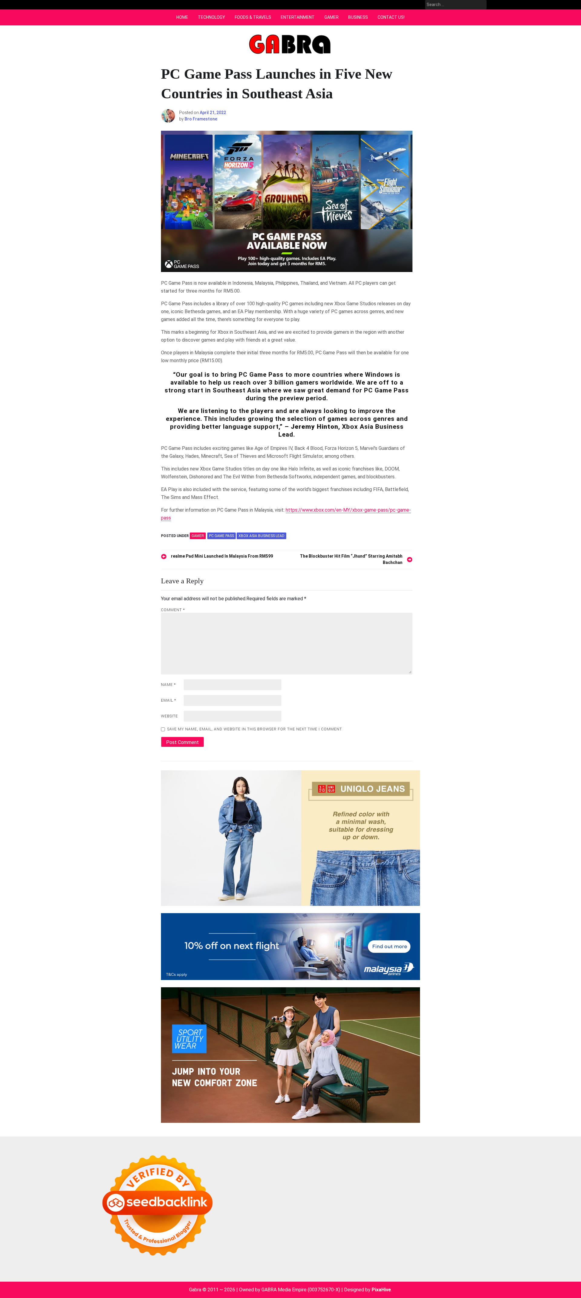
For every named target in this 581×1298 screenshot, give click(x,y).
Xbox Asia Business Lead (261, 536)
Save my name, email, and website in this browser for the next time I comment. (255, 729)
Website (169, 716)
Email (168, 700)
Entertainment (298, 17)
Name (168, 685)
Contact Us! (391, 17)
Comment (173, 610)
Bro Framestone (201, 118)
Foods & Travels (253, 17)
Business (358, 17)
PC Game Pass (221, 536)
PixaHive (381, 1290)
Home (182, 17)
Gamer (331, 17)
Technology (211, 17)
